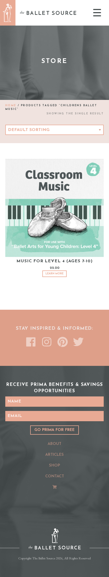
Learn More (54, 274)
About (54, 444)
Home (10, 105)
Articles (54, 455)
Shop (54, 466)
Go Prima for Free (54, 430)
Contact (54, 476)
